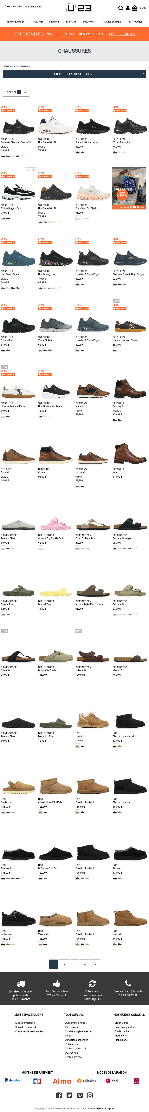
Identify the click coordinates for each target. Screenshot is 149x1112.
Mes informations (25, 1022)
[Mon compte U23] (128, 7)
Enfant (71, 21)
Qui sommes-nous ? (76, 1022)
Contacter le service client (29, 1031)
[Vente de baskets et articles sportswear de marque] (74, 9)
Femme (54, 21)
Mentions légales (105, 1108)
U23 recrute (71, 1052)
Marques (135, 21)
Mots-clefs (121, 1035)
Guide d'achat (122, 1031)
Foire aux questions (126, 1027)
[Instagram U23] (90, 1097)
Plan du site (121, 1040)
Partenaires (71, 1027)
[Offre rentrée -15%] (129, 208)
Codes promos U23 (75, 1048)
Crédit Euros (121, 1022)
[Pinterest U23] (80, 1097)
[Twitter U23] (69, 1097)
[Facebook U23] (59, 1097)
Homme (37, 21)
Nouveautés (16, 21)
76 (85, 964)
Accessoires (112, 21)
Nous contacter (33, 6)
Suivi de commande (26, 1027)
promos (89, 21)
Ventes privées (73, 1057)
